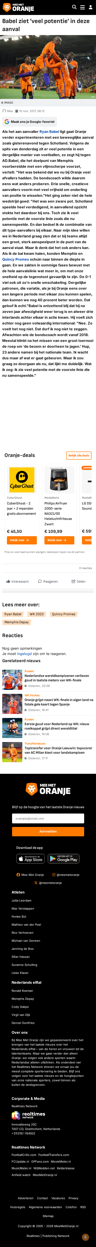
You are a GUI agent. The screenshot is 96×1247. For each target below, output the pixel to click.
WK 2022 (37, 614)
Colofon (71, 1207)
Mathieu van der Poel (26, 924)
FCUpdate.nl (20, 1161)
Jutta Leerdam (21, 900)
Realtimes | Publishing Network (48, 1236)
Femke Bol (19, 916)
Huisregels (17, 1207)
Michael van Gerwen (26, 940)
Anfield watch (21, 1175)
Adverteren (25, 1198)
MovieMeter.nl (61, 1161)
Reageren (50, 582)
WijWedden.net (44, 1168)
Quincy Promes (15, 259)
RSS (83, 1207)
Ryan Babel (49, 131)
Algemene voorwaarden (45, 1207)
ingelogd (24, 653)
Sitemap (48, 1216)
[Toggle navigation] (82, 7)
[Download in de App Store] (30, 859)
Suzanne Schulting (24, 965)
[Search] (74, 7)
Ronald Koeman (22, 990)
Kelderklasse (66, 1168)
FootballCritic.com (24, 1155)
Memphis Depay (16, 622)
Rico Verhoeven (22, 932)
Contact (42, 1198)
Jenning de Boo (23, 948)
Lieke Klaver (20, 973)
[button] (90, 7)
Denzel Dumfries (23, 1023)
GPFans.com (40, 1161)
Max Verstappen (23, 908)
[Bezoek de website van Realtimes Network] (28, 1115)
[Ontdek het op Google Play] (64, 859)
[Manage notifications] (85, 1237)
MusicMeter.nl (21, 1168)
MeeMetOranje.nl (45, 1175)
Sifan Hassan (21, 956)
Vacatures (58, 1198)
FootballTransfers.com (53, 1155)
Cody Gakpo (20, 1006)
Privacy (73, 1198)
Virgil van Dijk (21, 1015)
